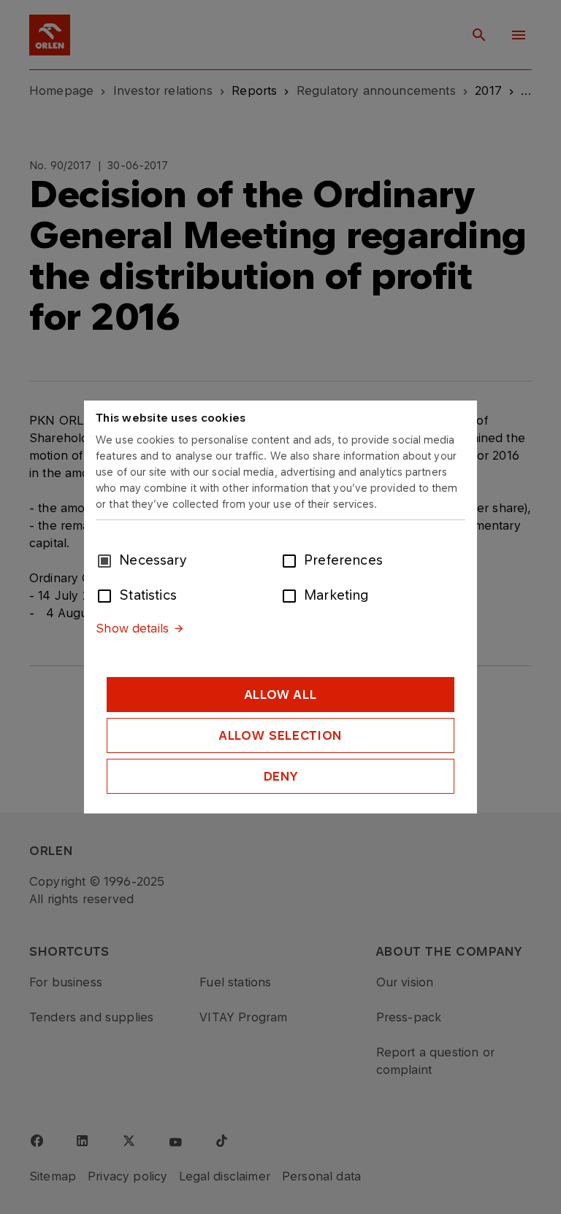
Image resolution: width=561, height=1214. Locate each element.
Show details (132, 628)
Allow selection (280, 735)
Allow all (281, 694)
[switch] (292, 559)
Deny (281, 776)
